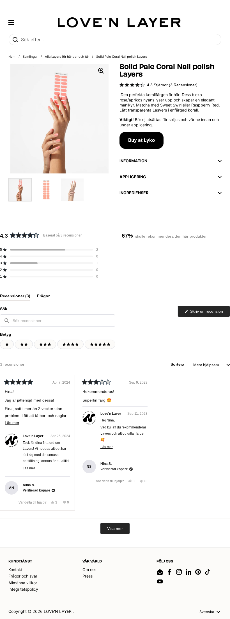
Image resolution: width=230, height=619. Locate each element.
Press (87, 576)
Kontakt (15, 569)
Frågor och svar (22, 576)
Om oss (89, 569)
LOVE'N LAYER (58, 611)
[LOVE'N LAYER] (119, 22)
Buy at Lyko (141, 140)
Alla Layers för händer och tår (67, 57)
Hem (11, 57)
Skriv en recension (209, 313)
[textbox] (57, 320)
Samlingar (30, 57)
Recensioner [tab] (15, 297)
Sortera (178, 364)
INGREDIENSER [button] (133, 192)
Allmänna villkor (22, 582)
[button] (158, 85)
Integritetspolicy (23, 589)
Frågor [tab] (43, 297)
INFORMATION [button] (133, 160)
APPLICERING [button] (132, 176)
